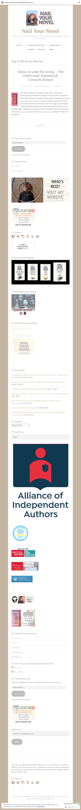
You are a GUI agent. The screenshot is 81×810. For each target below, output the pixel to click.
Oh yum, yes (18, 149)
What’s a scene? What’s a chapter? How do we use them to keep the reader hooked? (39, 394)
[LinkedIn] (33, 236)
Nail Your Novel (40, 31)
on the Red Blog (45, 112)
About (19, 45)
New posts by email (23, 138)
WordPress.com (16, 657)
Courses (30, 49)
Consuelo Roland (26, 112)
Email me (41, 49)
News (51, 49)
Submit (17, 742)
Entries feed (15, 647)
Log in (13, 643)
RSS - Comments (17, 171)
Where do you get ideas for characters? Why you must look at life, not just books (37, 382)
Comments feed (16, 652)
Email (16, 729)
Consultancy (55, 45)
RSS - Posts (15, 166)
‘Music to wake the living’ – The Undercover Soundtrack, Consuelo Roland (40, 76)
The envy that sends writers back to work (25, 408)
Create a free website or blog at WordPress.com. (33, 796)
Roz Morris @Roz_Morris (42, 86)
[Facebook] (13, 236)
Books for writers (35, 45)
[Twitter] (18, 236)
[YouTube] (38, 236)
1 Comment (57, 86)
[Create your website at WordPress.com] (40, 2)
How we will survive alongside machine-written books (29, 389)
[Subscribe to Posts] (12, 667)
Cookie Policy (41, 806)
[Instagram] (23, 236)
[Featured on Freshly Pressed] (22, 582)
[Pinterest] (28, 236)
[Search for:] (40, 437)
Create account (16, 638)
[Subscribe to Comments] (12, 672)
